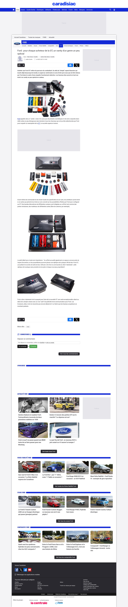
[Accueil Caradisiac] (13, 9)
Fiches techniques (68, 45)
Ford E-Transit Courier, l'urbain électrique (100, 511)
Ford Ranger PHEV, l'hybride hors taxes (76, 511)
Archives (85, 579)
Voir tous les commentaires (69, 354)
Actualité (51, 37)
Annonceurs (50, 594)
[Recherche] (110, 9)
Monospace (18, 588)
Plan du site (86, 581)
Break (16, 587)
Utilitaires (48, 10)
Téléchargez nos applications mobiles (28, 574)
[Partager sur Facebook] (71, 64)
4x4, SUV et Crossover (42, 585)
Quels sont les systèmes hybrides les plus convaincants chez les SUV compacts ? (29, 547)
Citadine (17, 582)
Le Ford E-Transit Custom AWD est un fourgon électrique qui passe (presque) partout (29, 512)
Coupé (39, 582)
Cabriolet (39, 583)
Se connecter (22, 346)
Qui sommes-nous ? (73, 594)
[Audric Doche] (20, 61)
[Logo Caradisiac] (64, 7)
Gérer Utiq (85, 589)
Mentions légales (87, 583)
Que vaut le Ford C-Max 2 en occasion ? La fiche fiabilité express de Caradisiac (28, 477)
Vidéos (86, 45)
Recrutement (84, 594)
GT (39, 123)
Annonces (89, 10)
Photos (81, 45)
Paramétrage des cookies (89, 588)
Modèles (30, 45)
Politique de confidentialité (89, 584)
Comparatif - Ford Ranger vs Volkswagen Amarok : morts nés (100, 548)
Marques (82, 10)
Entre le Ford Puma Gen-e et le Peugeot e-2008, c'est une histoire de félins (53, 547)
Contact (43, 594)
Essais (23, 10)
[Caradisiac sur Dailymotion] (25, 570)
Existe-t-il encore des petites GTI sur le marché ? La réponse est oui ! (63, 416)
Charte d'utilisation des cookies (91, 586)
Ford (25, 42)
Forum (71, 10)
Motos (61, 582)
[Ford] (17, 45)
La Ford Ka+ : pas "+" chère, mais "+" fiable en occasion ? (52, 476)
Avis (57, 45)
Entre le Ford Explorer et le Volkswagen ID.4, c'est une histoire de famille (75, 547)
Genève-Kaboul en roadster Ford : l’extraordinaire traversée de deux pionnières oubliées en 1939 (30, 417)
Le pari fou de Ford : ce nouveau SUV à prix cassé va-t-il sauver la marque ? (63, 441)
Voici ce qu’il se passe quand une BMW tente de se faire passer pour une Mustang (31, 442)
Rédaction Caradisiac (61, 594)
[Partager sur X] (77, 64)
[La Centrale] (39, 604)
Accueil (24, 45)
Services (64, 10)
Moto (76, 10)
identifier (42, 342)
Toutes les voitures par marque (67, 585)
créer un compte (50, 342)
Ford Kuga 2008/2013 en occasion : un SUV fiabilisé (75, 477)
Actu (17, 10)
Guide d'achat (31, 10)
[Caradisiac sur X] (21, 570)
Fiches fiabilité (42, 45)
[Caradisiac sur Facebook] (17, 570)
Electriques (40, 10)
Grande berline (18, 585)
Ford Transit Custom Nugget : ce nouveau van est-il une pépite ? (52, 512)
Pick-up (39, 587)
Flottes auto (56, 10)
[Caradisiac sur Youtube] (29, 570)
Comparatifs (51, 45)
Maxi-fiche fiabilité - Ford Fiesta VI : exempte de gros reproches (101, 477)
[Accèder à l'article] (33, 405)
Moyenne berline (19, 583)
